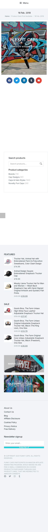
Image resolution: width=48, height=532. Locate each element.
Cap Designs (14, 177)
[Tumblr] (19, 476)
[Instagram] (15, 476)
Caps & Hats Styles (17, 180)
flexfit (24, 58)
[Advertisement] (24, 116)
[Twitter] (10, 476)
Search (40, 163)
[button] (24, 3)
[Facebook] (5, 476)
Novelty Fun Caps (16, 183)
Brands (12, 174)
